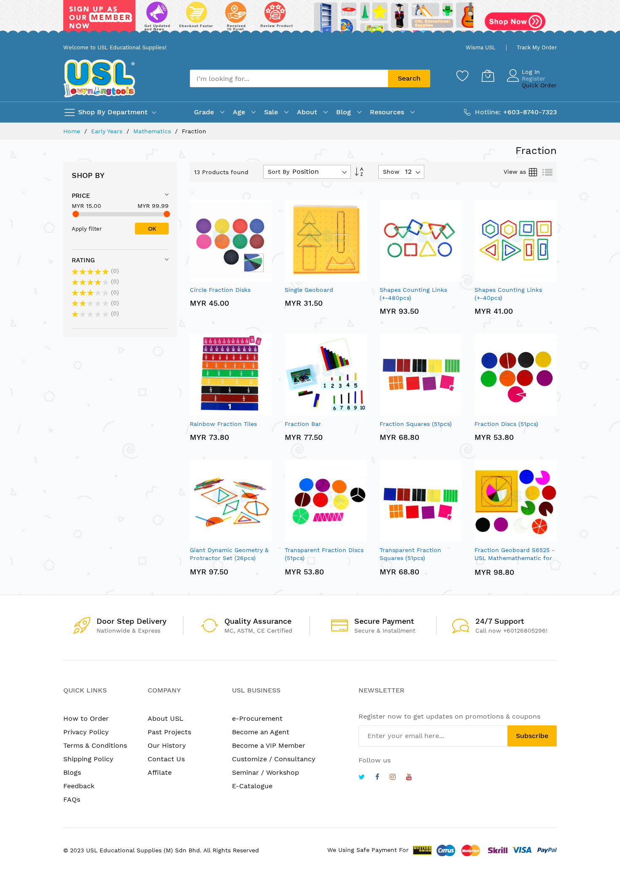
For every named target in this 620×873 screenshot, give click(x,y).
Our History (167, 745)
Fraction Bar (303, 423)
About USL (165, 718)
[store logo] (99, 78)
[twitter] (362, 778)
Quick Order (539, 85)
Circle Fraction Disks (220, 289)
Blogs (72, 772)
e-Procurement (257, 718)
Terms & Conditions (95, 745)
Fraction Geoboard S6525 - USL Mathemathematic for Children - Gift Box (514, 558)
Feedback (78, 786)
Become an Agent (260, 732)
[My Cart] (488, 75)
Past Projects (169, 732)
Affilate (160, 772)
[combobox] (289, 78)
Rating (83, 260)
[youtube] (409, 778)
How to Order (86, 718)
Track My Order (537, 47)
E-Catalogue (252, 786)
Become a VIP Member (268, 745)
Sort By (278, 171)
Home (72, 131)
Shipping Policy (88, 759)
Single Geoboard (309, 289)
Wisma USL (481, 47)
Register (533, 78)
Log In (531, 71)
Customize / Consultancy (273, 759)
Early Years (107, 131)
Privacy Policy (86, 732)
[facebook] (377, 778)
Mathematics (153, 131)
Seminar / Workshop (265, 772)
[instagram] (393, 778)
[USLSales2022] (310, 20)
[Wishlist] (462, 75)
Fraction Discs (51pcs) (506, 423)
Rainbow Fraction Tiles (223, 423)
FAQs (71, 799)
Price (81, 195)
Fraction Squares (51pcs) (416, 423)
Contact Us (166, 759)
